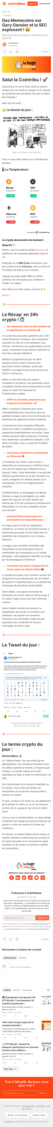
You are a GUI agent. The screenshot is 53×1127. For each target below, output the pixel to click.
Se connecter (44, 3)
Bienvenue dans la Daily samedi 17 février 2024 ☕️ (17, 1008)
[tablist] (15, 957)
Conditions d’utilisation (39, 924)
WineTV (6, 295)
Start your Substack (19, 1115)
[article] (26, 1006)
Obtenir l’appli (39, 1115)
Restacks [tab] (22, 958)
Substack (8, 1121)
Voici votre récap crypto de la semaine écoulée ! (18, 1024)
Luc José (17, 1012)
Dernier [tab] (16, 990)
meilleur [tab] (7, 990)
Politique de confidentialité (38, 929)
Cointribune (13, 43)
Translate (8, 15)
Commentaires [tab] (10, 958)
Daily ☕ (6, 11)
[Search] (48, 990)
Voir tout (8, 1069)
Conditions (40, 1106)
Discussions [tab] (27, 990)
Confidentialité (28, 1106)
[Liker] (4, 51)
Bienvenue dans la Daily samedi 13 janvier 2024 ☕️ (17, 1055)
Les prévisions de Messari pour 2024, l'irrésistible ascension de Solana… (18, 1030)
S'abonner (32, 3)
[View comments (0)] (10, 51)
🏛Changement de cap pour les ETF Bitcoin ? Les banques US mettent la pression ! (19, 1000)
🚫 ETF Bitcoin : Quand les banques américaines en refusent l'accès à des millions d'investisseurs (20, 1047)
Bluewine (40, 250)
